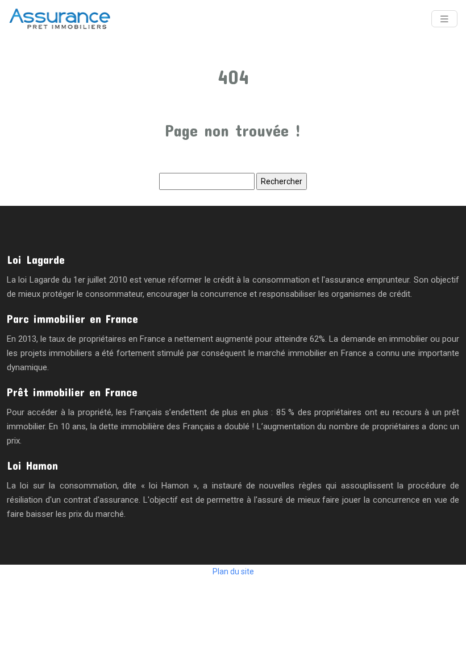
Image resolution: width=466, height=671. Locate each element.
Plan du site (233, 571)
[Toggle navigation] (444, 19)
